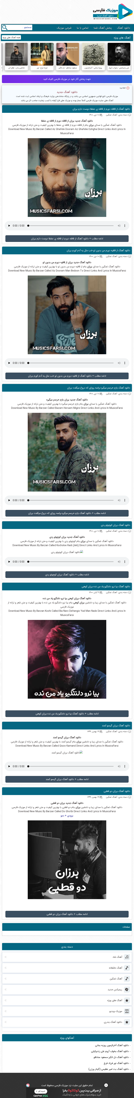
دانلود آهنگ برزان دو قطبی (117, 791)
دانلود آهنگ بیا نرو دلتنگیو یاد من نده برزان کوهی (106, 586)
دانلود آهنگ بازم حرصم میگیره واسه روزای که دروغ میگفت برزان (98, 388)
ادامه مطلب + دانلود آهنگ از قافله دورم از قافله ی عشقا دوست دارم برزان (67, 239)
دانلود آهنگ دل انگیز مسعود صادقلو (111, 1057)
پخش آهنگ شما (103, 28)
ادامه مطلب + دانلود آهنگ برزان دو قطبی (67, 914)
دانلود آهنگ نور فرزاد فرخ (116, 1063)
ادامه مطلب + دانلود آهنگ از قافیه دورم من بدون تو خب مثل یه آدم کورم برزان (67, 376)
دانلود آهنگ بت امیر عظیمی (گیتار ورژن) (108, 1069)
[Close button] (106, 1085)
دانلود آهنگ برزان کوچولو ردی (115, 525)
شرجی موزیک (64, 28)
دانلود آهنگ (123, 28)
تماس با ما (82, 28)
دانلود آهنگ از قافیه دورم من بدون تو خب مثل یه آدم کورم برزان (98, 250)
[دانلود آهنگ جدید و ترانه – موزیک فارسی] (112, 20)
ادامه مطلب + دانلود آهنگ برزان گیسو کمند (67, 779)
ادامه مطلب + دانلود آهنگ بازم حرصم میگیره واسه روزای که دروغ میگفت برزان (67, 513)
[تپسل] (28, 1085)
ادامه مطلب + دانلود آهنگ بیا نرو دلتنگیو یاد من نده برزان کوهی (67, 714)
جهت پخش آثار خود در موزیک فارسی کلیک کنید (67, 79)
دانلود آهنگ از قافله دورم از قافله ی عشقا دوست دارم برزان (101, 109)
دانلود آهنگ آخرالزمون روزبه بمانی (112, 1045)
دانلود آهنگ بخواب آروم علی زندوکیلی (110, 1051)
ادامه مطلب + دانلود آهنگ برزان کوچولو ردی (67, 575)
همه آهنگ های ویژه (11, 37)
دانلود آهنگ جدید (67, 92)
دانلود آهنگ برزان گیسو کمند (116, 726)
